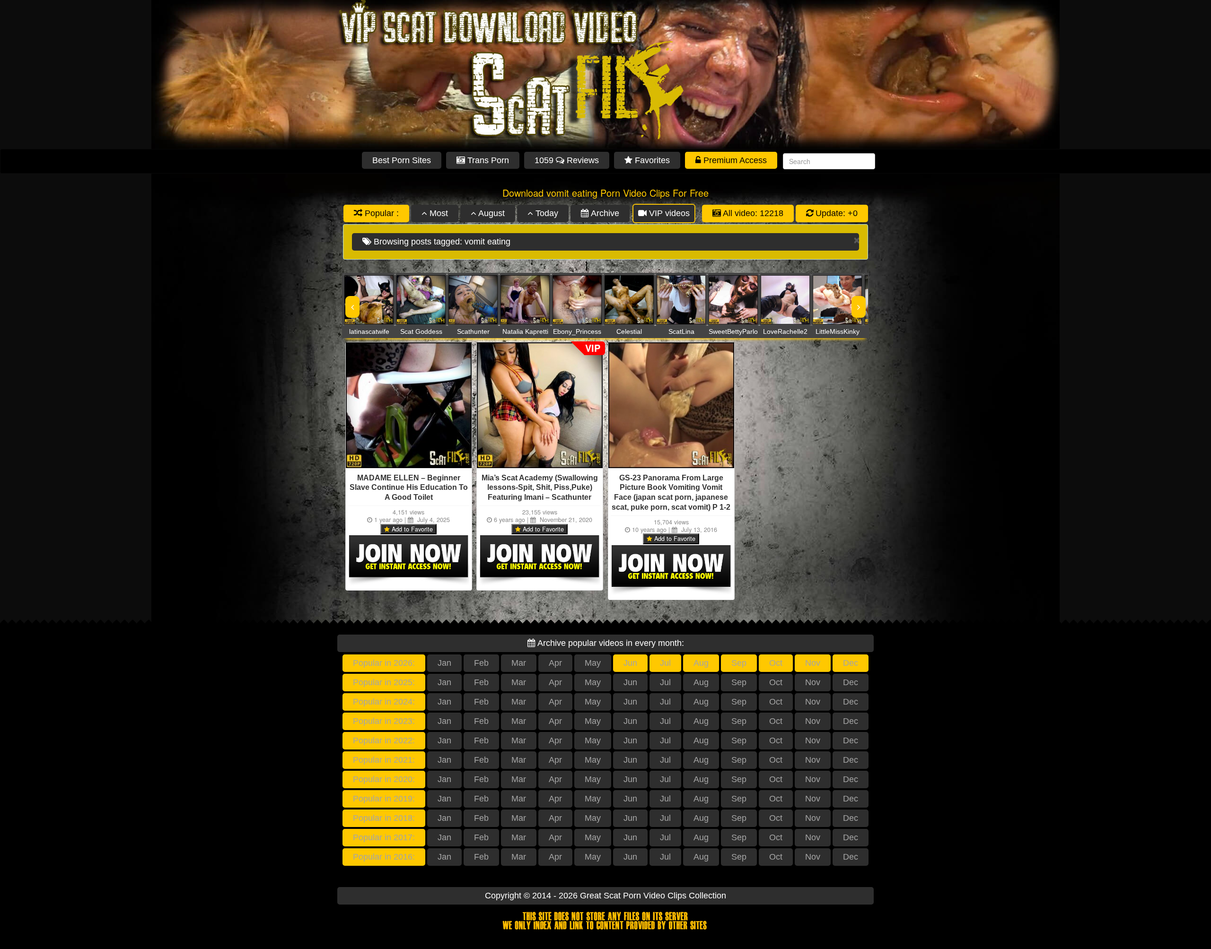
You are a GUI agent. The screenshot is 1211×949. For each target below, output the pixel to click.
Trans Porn (487, 160)
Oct (775, 663)
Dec (850, 663)
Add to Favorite (411, 529)
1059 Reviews (567, 160)
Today (545, 213)
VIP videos (668, 213)
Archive (604, 213)
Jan (444, 663)
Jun (630, 663)
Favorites (651, 160)
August (490, 213)
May (593, 663)
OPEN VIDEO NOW (359, 300)
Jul (665, 663)
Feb (481, 663)
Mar (518, 663)
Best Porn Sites (401, 160)
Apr (555, 663)
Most (437, 213)
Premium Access (734, 160)
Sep (738, 663)
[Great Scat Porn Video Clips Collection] (605, 74)
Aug (701, 663)
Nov (812, 663)
